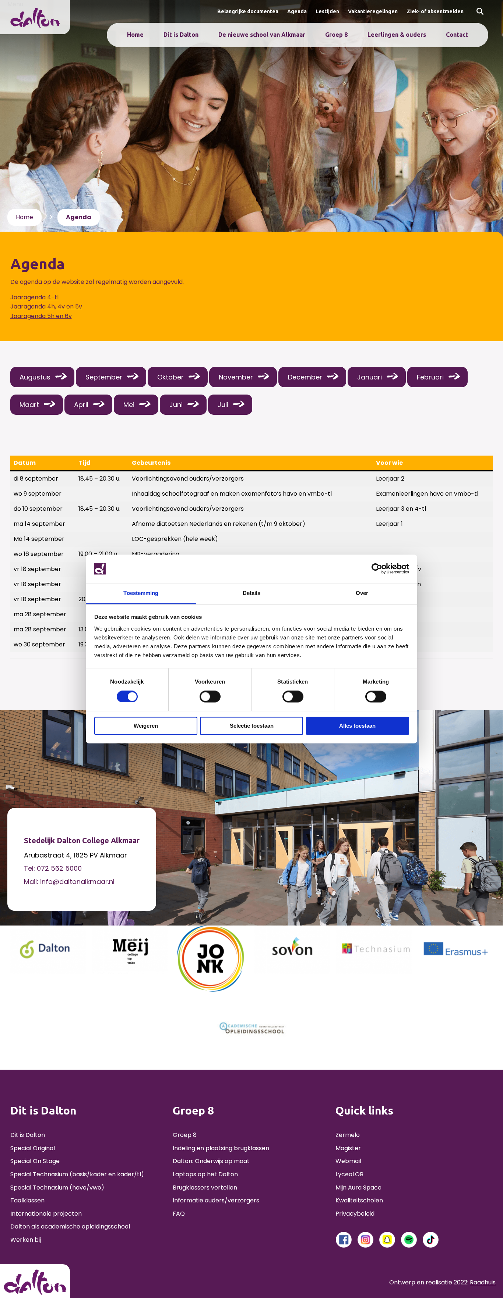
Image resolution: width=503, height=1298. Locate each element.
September (103, 377)
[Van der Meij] (130, 949)
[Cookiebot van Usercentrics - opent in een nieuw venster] (377, 568)
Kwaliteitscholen (359, 1200)
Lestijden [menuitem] (327, 11)
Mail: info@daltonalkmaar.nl (69, 881)
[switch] (210, 697)
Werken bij (25, 1239)
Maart (29, 404)
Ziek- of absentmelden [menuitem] (435, 11)
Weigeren (146, 726)
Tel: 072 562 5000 (53, 868)
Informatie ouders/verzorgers (216, 1200)
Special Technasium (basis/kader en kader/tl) (77, 1174)
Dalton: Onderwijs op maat (211, 1161)
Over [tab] (362, 593)
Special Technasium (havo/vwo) (57, 1187)
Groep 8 (185, 1135)
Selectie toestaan (252, 726)
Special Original (32, 1148)
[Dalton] (48, 949)
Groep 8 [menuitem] (336, 34)
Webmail (348, 1161)
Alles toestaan (357, 726)
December (305, 377)
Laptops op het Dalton (205, 1174)
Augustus (35, 377)
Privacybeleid (354, 1213)
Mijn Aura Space (358, 1187)
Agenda (78, 217)
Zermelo (347, 1135)
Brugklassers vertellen (205, 1187)
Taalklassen (27, 1200)
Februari (430, 377)
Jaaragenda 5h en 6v (41, 316)
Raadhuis (483, 1282)
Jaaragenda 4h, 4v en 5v (46, 306)
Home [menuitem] (135, 34)
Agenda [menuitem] (297, 11)
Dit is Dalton (27, 1135)
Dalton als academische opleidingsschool (70, 1226)
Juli (223, 404)
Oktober (170, 377)
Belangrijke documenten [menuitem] (247, 11)
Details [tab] (252, 593)
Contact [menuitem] (457, 34)
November (236, 377)
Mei (128, 404)
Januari (369, 377)
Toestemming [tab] (140, 593)
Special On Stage (35, 1161)
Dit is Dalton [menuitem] (180, 34)
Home (24, 217)
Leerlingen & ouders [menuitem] (396, 34)
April (81, 404)
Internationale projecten (46, 1213)
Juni (176, 404)
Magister (348, 1148)
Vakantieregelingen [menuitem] (373, 11)
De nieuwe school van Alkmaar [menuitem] (261, 34)
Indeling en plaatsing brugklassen (221, 1148)
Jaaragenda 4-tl (34, 297)
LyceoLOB (349, 1174)
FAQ (179, 1213)
